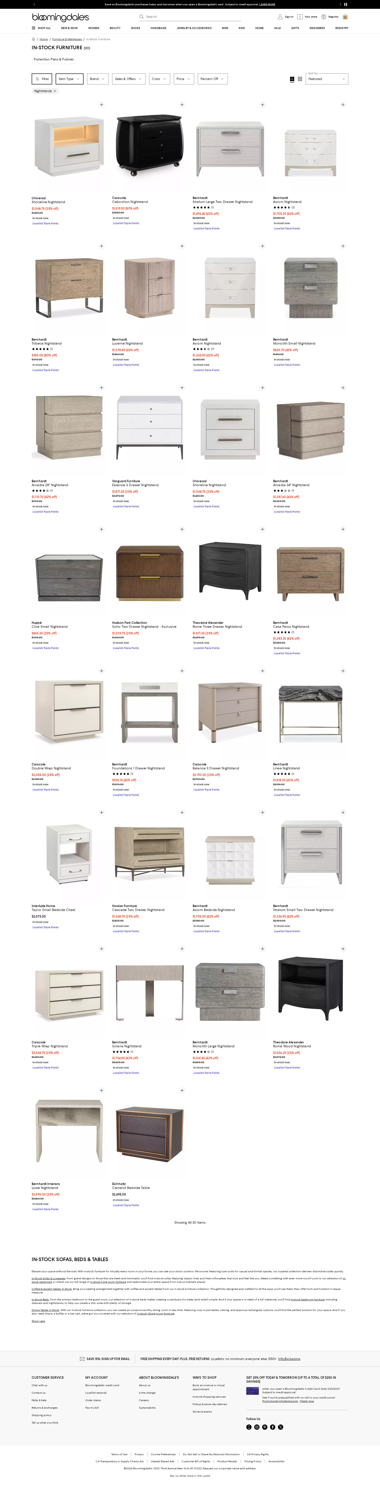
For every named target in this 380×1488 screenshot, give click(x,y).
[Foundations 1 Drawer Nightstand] (149, 713)
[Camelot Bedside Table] (149, 1132)
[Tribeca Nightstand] (69, 288)
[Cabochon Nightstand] (149, 146)
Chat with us (39, 1385)
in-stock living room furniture (108, 1282)
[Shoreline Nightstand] (69, 146)
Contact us (39, 1392)
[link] (69, 210)
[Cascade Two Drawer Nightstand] (149, 854)
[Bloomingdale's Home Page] (61, 17)
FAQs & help (39, 1400)
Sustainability (147, 1407)
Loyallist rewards (96, 1392)
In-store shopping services (209, 1396)
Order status (93, 1400)
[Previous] (37, 146)
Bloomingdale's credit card (102, 1385)
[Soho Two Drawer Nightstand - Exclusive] (149, 571)
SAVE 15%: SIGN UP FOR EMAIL (108, 1359)
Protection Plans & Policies (54, 59)
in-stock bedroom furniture (308, 1299)
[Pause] (345, 4)
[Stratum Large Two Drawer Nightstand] (230, 146)
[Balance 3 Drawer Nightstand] (230, 713)
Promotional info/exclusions (280, 1401)
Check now (307, 1401)
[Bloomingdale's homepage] (34, 39)
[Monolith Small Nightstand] (310, 288)
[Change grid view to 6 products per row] (300, 79)
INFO (238, 4)
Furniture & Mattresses (67, 39)
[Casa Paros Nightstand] (310, 571)
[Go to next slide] (340, 4)
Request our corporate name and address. (229, 1468)
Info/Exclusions (289, 1359)
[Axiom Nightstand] (310, 146)
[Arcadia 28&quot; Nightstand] (69, 429)
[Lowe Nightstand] (69, 1132)
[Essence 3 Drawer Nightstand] (149, 429)
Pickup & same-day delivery (210, 1404)
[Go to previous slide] (34, 4)
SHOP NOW (251, 4)
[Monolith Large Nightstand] (230, 991)
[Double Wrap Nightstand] (69, 713)
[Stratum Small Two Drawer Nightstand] (310, 854)
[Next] (101, 146)
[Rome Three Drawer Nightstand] (230, 571)
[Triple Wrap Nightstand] (69, 991)
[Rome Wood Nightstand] (310, 991)
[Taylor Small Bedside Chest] (69, 854)
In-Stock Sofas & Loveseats (49, 1278)
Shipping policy (41, 1415)
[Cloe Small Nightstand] (69, 571)
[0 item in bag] (345, 16)
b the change (147, 1392)
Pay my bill (92, 1407)
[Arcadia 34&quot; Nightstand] (310, 429)
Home (44, 39)
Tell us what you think (45, 1422)
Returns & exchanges (45, 1407)
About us (144, 1385)
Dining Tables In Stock (45, 1310)
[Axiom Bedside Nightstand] (230, 854)
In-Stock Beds (40, 1299)
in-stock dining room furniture (155, 1313)
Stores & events (202, 1411)
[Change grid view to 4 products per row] (292, 79)
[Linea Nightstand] (310, 713)
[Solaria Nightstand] (149, 991)
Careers (144, 1400)
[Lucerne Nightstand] (149, 288)
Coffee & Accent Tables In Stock (52, 1289)
